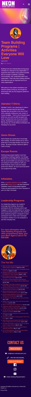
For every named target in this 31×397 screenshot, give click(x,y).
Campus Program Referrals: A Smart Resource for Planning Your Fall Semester (15, 295)
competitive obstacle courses (13, 182)
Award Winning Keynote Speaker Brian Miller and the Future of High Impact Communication (15, 320)
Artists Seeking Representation (15, 377)
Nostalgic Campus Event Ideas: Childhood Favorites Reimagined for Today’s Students (15, 273)
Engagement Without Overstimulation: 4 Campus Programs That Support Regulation (14, 307)
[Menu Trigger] (29, 4)
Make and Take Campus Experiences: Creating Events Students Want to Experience (16, 266)
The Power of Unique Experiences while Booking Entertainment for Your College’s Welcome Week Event (16, 280)
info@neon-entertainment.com (17, 353)
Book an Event (15, 349)
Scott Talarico (7, 63)
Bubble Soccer (12, 184)
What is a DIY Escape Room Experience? (12, 304)
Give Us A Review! (15, 361)
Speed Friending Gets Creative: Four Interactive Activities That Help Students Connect (14, 291)
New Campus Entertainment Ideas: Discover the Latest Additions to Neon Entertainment (16, 288)
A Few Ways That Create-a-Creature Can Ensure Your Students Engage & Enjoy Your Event (16, 285)
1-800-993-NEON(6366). (17, 358)
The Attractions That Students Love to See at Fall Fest (16, 298)
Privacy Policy (4, 390)
